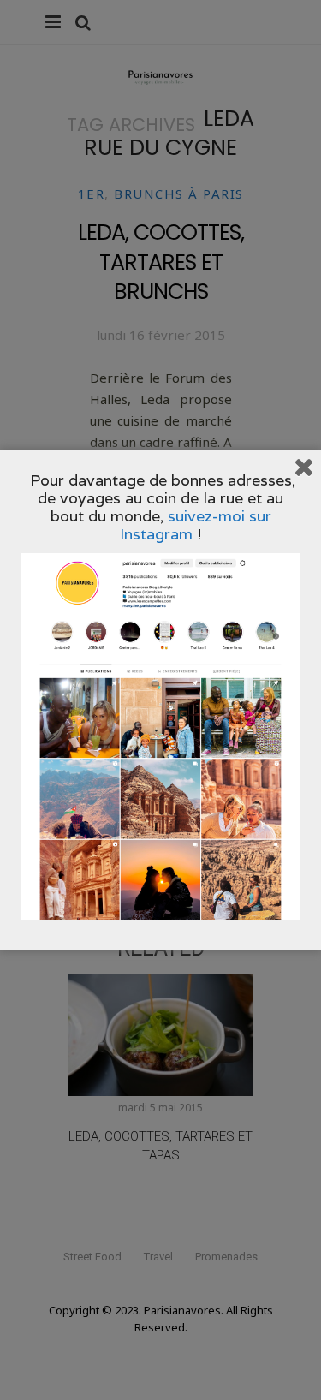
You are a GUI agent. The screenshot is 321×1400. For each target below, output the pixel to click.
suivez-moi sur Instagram (195, 525)
